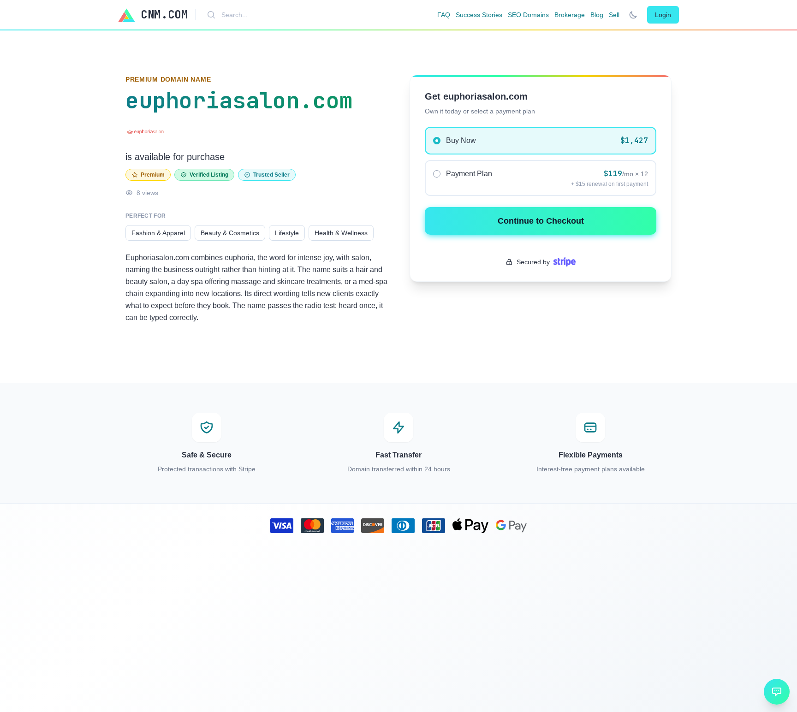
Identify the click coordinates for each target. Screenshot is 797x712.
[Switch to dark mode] (633, 14)
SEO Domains (528, 14)
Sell (614, 14)
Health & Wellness (341, 233)
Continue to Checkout (541, 220)
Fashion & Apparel (158, 233)
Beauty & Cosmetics (230, 233)
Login (663, 14)
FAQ (443, 14)
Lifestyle (287, 233)
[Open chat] (777, 692)
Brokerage (569, 14)
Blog (596, 14)
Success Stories (479, 14)
